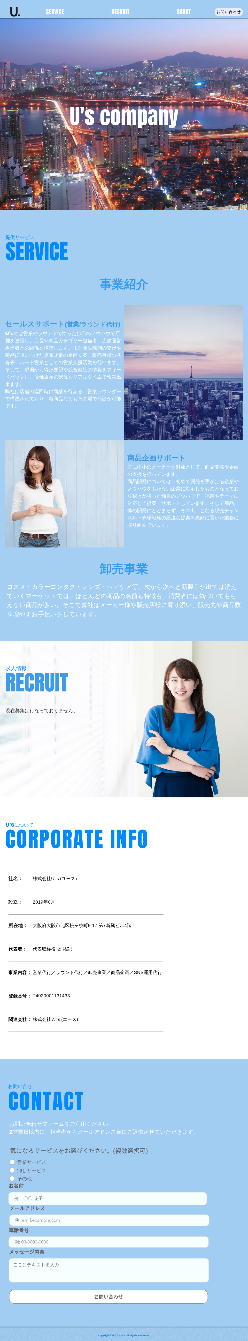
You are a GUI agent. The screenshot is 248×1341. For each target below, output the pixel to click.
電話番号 (19, 1230)
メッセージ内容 (27, 1251)
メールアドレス (27, 1208)
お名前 (16, 1185)
